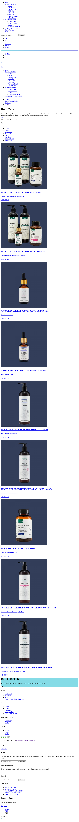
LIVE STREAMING (11, 794)
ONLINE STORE (10, 4)
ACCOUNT (8, 721)
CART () (8, 103)
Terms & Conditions (11, 713)
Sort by (3, 119)
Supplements (12, 9)
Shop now (4, 806)
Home (6, 2)
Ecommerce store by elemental (25, 740)
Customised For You (14, 26)
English (7, 38)
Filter (2, 117)
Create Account (9, 30)
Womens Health (13, 16)
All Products (8, 694)
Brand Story (12, 21)
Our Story (8, 695)
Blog (6, 697)
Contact (7, 706)
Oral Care (11, 14)
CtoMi (10, 6)
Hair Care (11, 11)
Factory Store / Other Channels (14, 699)
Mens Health (12, 18)
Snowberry (11, 7)
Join (2, 686)
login (6, 32)
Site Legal (8, 710)
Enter (2, 772)
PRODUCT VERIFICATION (14, 28)
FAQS (7, 99)
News (10, 25)
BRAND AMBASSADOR (13, 793)
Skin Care (11, 13)
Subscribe (22, 761)
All (6, 126)
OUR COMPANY (10, 19)
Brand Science (12, 23)
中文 (6, 40)
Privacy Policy (9, 712)
